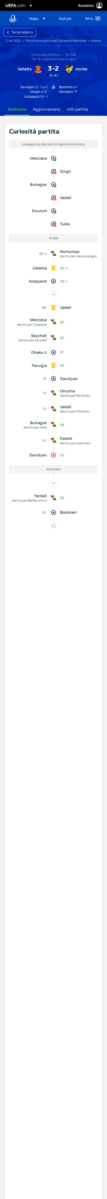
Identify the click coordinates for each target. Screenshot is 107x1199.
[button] (37, 18)
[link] (65, 18)
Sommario (17, 109)
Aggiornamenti (47, 109)
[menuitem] (39, 18)
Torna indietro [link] (22, 32)
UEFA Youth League (12, 18)
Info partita (77, 109)
